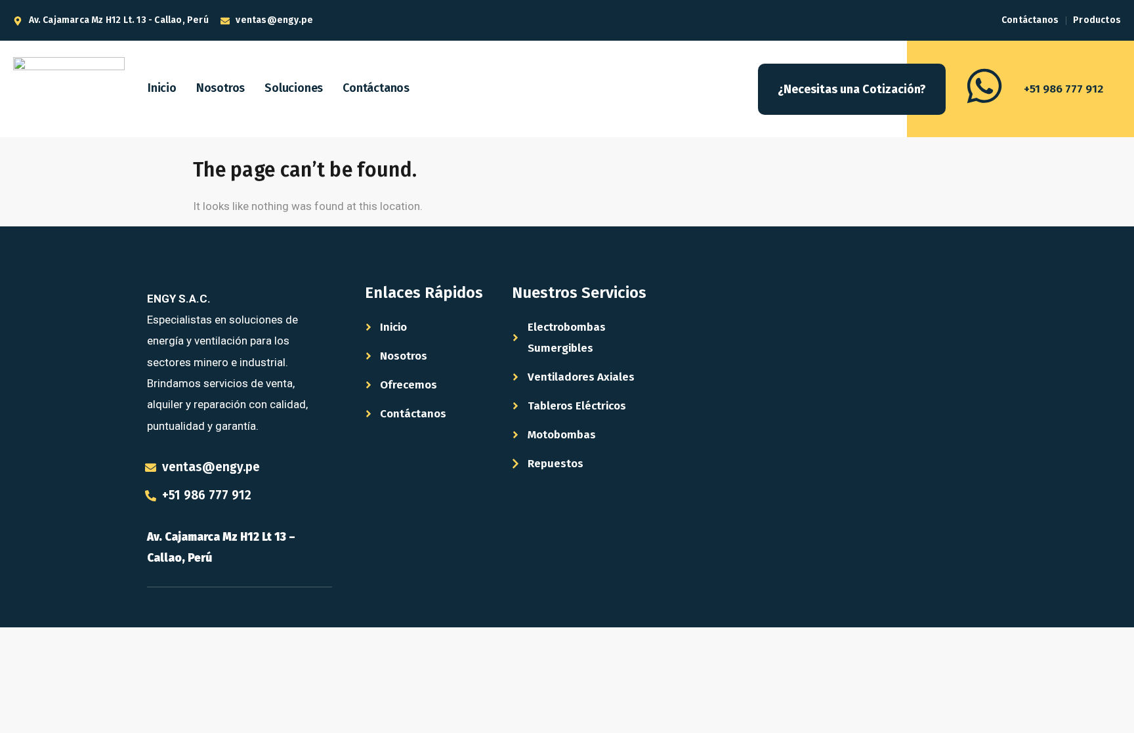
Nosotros (220, 88)
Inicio (162, 88)
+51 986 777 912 (1063, 89)
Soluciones (293, 88)
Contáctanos (376, 88)
